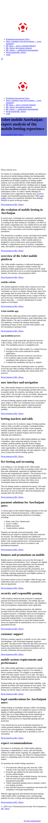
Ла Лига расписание (32, 821)
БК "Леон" (5, 809)
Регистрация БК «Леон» (16, 52)
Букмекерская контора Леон (17, 39)
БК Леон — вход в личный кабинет (21, 46)
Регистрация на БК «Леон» (12, 135)
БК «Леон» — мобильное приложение (22, 50)
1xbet (8, 55)
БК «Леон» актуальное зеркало (19, 48)
